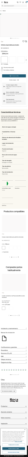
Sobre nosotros (5, 418)
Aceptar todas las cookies (13, 448)
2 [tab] (12, 315)
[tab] (14, 329)
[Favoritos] (20, 2)
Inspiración (4, 423)
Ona (3, 234)
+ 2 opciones (5, 252)
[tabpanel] (14, 25)
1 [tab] (10, 315)
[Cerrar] (24, 429)
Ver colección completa (7, 391)
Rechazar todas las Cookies (13, 452)
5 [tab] (17, 315)
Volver (4, 10)
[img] (3, 247)
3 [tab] (14, 315)
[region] (13, 441)
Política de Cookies (18, 441)
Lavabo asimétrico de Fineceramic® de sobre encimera (13, 296)
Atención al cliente (6, 412)
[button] (2, 6)
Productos (4, 406)
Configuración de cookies (13, 444)
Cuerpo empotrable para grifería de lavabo (13, 237)
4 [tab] (15, 315)
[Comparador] (17, 2)
